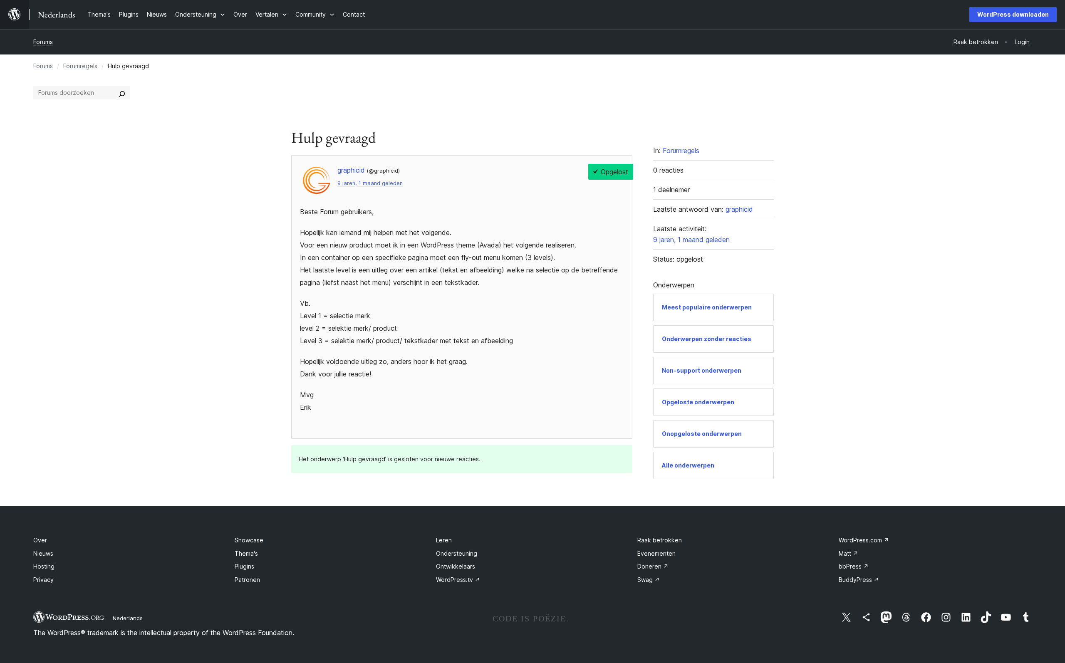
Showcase (249, 540)
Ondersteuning (456, 553)
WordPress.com (864, 540)
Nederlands (128, 618)
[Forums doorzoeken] (122, 92)
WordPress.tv (458, 579)
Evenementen (656, 553)
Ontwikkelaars (455, 566)
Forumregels (80, 65)
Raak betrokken (659, 540)
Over (40, 540)
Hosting (43, 566)
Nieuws (43, 553)
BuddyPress (859, 579)
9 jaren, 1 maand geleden (370, 183)
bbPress (854, 566)
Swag (648, 579)
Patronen (247, 579)
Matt (848, 553)
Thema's (246, 553)
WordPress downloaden (1013, 14)
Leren (444, 540)
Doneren (653, 566)
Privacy (43, 579)
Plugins (244, 566)
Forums (43, 41)
